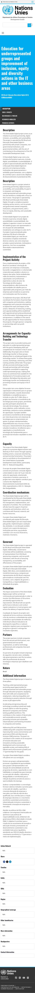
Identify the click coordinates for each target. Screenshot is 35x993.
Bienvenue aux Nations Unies (10, 1)
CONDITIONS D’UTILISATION (7, 985)
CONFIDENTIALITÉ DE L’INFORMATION (10, 987)
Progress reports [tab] (8, 123)
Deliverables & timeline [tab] (9, 116)
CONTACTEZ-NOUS (26, 987)
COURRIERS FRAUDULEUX (7, 989)
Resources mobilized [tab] (9, 119)
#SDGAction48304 (6, 97)
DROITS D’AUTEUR (19, 989)
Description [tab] (6, 109)
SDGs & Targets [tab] (7, 112)
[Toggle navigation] (32, 2)
